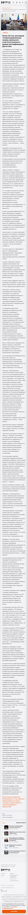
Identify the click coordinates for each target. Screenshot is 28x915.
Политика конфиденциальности (7, 887)
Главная (2, 875)
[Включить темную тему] (16, 2)
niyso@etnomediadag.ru (14, 880)
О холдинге (3, 885)
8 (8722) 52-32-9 (13, 878)
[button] (25, 2)
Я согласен (14, 911)
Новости (5, 32)
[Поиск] (13, 2)
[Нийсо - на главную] (7, 2)
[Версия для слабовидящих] (20, 2)
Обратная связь (10, 885)
